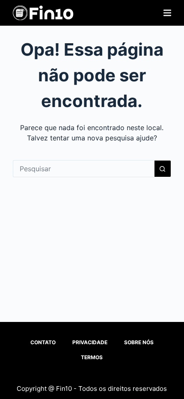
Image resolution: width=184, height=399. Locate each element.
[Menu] (167, 13)
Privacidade (89, 342)
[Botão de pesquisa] (162, 168)
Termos (92, 357)
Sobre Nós (139, 342)
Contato (43, 342)
